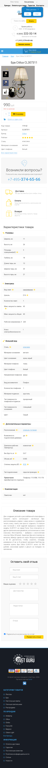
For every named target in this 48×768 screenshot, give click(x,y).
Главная (5, 56)
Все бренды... (8, 736)
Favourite (9, 726)
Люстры (9, 694)
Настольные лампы (13, 701)
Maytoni (8, 729)
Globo (8, 722)
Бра (7, 698)
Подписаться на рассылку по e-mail (20, 634)
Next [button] (7, 97)
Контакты (40, 5)
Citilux (24, 134)
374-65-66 (24, 40)
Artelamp (9, 716)
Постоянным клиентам (14, 751)
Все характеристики (9, 153)
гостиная (33, 430)
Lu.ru (30, 679)
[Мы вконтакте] (24, 684)
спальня (26, 430)
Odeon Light (10, 732)
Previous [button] (7, 68)
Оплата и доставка (19, 5)
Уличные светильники (14, 704)
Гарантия (31, 5)
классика (26, 347)
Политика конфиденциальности (17, 754)
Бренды (7, 5)
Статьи (8, 757)
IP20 (24, 464)
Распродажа (10, 707)
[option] (5, 75)
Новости (9, 761)
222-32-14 (26, 33)
